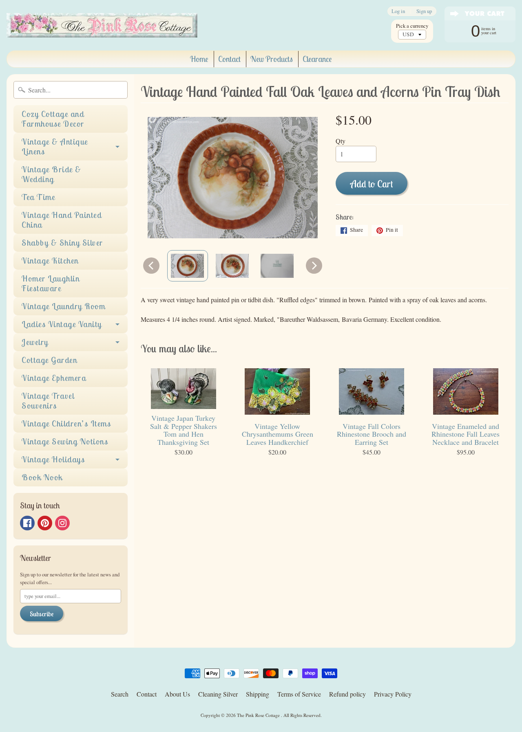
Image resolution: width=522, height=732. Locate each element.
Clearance (317, 59)
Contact (229, 59)
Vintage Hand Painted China (62, 220)
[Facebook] (27, 523)
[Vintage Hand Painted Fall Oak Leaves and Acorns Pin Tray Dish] (187, 265)
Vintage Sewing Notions (65, 441)
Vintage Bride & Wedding (52, 174)
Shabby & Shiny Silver (62, 242)
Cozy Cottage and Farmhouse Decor (53, 119)
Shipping (257, 694)
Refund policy (347, 694)
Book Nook (42, 477)
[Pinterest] (45, 523)
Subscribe (41, 614)
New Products (271, 59)
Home (199, 59)
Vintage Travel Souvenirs (48, 401)
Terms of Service (299, 694)
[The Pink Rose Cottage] (102, 25)
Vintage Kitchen (50, 260)
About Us (177, 694)
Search (119, 694)
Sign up (424, 11)
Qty (340, 140)
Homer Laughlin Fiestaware (51, 283)
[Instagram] (62, 523)
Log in (398, 11)
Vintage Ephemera (54, 378)
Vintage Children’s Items (66, 423)
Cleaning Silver (218, 694)
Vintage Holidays (53, 459)
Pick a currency (412, 26)
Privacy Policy (392, 694)
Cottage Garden (49, 360)
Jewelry (35, 342)
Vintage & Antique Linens (55, 146)
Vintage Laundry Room (63, 306)
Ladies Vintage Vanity (62, 324)
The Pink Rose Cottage (259, 715)
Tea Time (38, 197)
